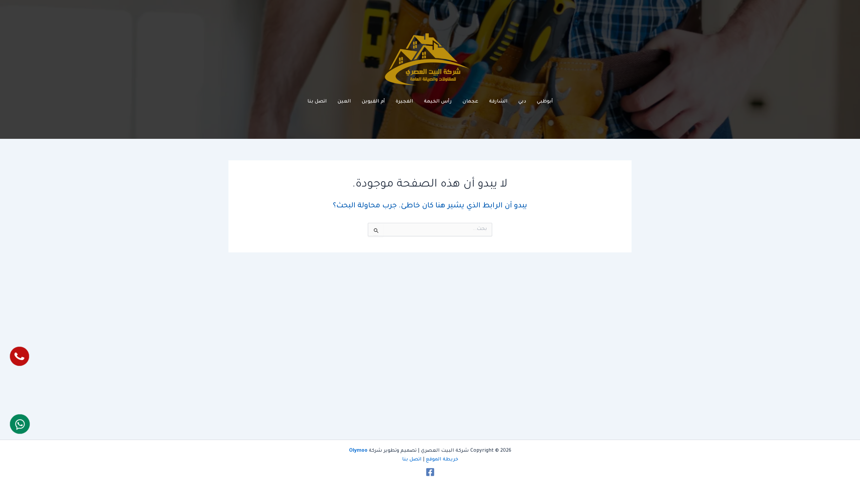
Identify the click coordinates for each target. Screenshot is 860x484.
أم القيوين (373, 102)
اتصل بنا (317, 102)
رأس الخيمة (438, 102)
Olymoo (358, 451)
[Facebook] (430, 472)
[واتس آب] (19, 424)
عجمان (470, 102)
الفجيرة (404, 102)
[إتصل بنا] (19, 357)
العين (344, 102)
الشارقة (498, 102)
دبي (522, 102)
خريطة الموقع (442, 459)
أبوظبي (545, 102)
